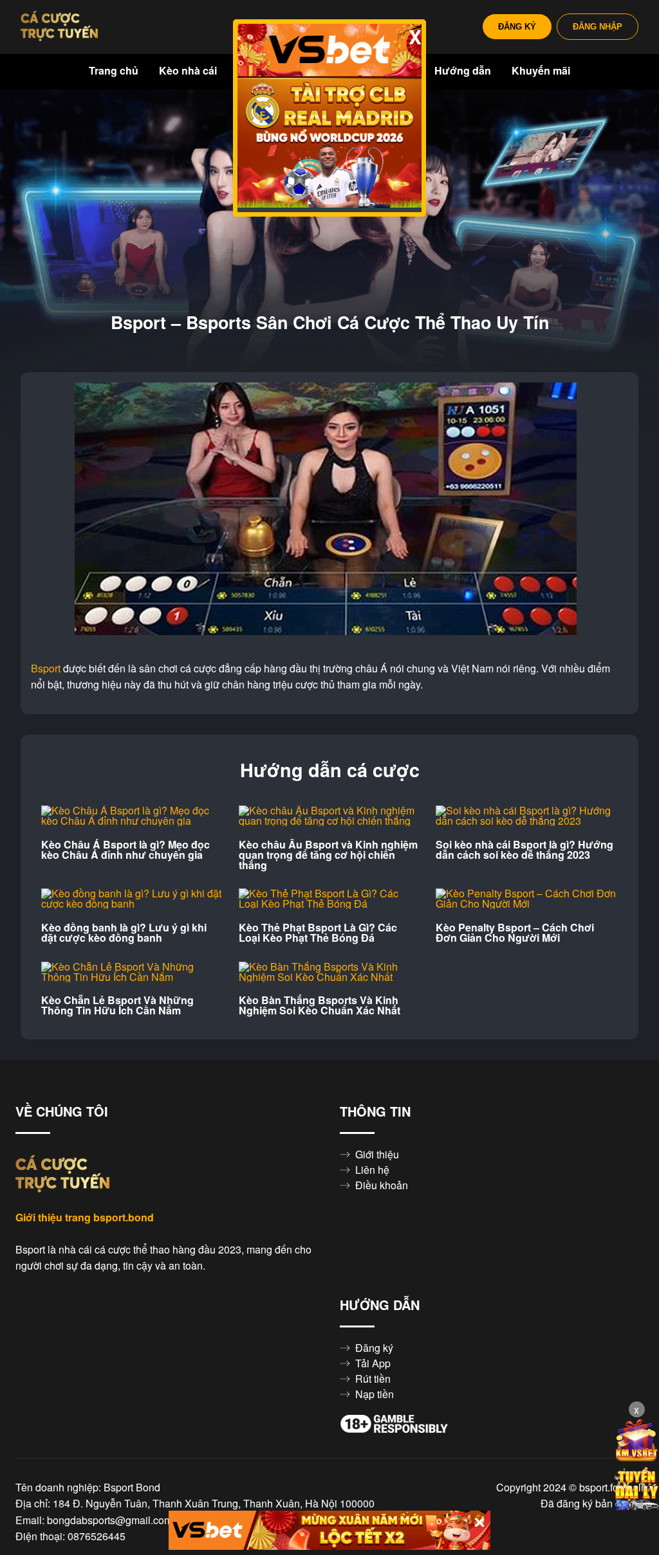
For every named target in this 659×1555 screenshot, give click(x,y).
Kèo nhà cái (188, 71)
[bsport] (59, 27)
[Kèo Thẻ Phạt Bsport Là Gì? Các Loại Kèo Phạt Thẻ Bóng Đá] (330, 898)
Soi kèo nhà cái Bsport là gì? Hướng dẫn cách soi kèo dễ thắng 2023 (524, 850)
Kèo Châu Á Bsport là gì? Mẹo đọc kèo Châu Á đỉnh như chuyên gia (125, 850)
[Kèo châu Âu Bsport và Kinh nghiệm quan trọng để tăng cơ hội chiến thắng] (330, 815)
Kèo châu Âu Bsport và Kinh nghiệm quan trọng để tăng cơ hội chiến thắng (328, 855)
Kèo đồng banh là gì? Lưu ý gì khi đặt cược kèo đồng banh (124, 932)
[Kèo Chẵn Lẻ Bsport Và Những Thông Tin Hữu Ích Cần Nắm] (132, 972)
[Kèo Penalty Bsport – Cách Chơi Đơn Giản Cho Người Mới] (527, 898)
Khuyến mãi (541, 71)
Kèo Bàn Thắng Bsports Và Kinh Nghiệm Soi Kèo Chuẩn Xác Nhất (319, 1005)
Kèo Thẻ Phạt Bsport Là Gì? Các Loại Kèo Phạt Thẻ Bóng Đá (318, 932)
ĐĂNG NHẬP (597, 26)
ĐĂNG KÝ (517, 26)
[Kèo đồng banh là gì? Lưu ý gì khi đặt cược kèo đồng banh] (132, 898)
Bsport (45, 668)
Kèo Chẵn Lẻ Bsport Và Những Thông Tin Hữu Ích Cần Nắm (117, 1005)
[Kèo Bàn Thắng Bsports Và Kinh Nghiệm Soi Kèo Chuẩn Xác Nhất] (330, 972)
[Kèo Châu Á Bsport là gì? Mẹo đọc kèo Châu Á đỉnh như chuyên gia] (132, 815)
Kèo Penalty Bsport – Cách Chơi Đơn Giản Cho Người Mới (515, 932)
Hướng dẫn (462, 71)
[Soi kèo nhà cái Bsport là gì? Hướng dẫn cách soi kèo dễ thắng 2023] (527, 815)
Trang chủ (113, 71)
